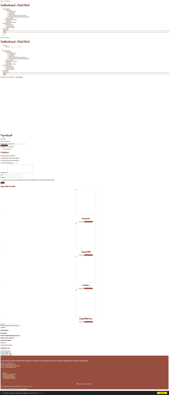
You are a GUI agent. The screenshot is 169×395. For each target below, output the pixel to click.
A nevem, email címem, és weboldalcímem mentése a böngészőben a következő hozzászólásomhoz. (28, 180)
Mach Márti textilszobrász (13, 365)
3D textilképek (11, 77)
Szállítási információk (9, 376)
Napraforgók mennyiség (7, 143)
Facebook (3, 342)
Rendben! (162, 393)
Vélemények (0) (7, 149)
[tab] (85, 149)
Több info (40, 393)
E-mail (3, 177)
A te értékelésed (5, 163)
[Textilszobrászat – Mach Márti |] (5, 1)
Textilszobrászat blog (6, 345)
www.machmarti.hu (10, 367)
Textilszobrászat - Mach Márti (13, 386)
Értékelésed (4, 172)
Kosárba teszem (4, 145)
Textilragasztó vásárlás (9, 378)
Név (2, 175)
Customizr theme (22, 388)
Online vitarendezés (8, 375)
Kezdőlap (3, 77)
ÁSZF (4, 372)
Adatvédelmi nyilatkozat (9, 374)
